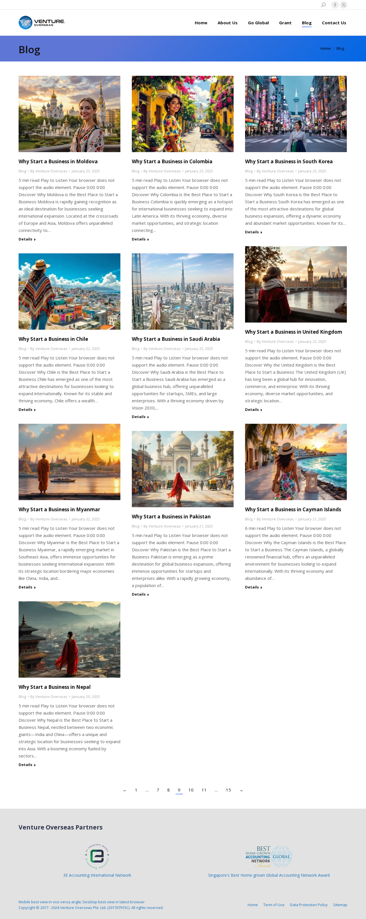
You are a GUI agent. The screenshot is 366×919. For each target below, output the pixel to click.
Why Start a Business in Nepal (55, 687)
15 (228, 790)
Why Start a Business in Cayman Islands (293, 509)
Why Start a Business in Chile (53, 339)
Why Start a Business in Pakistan (171, 516)
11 (204, 790)
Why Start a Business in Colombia (172, 161)
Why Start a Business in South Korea (289, 161)
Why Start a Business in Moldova (58, 161)
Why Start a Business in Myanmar (59, 509)
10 (191, 790)
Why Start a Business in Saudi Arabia (176, 339)
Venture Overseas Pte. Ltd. (83, 907)
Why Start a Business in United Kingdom (293, 332)
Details (25, 239)
